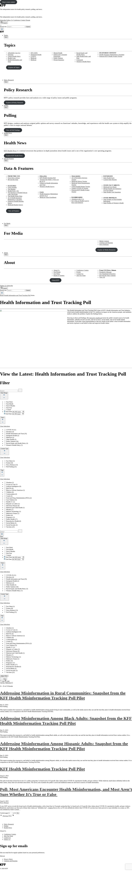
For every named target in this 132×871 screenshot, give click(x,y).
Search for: (3, 26)
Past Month (9, 404)
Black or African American (15, 490)
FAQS (42, 192)
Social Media (11, 523)
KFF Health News (10, 151)
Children (10, 492)
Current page (4, 813)
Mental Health (58, 53)
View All (102, 277)
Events (78, 272)
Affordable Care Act (14, 53)
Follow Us (9, 20)
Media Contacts (104, 241)
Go (18, 813)
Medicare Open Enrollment (48, 197)
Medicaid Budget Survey (15, 205)
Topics (6, 35)
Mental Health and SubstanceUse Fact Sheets (112, 189)
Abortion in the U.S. (78, 199)
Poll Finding (11, 467)
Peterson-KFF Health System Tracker (110, 56)
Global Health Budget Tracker (81, 186)
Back (6, 37)
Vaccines (10, 527)
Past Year (9, 408)
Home (2, 295)
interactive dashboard (95, 318)
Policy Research (9, 80)
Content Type (4, 448)
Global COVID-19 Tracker (80, 188)
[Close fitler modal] (2, 534)
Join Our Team (81, 275)
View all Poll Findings (13, 130)
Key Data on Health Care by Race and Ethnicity (80, 201)
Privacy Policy (8, 859)
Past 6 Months (10, 406)
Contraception (11, 494)
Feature (9, 463)
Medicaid (33, 58)
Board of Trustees (59, 275)
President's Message (105, 272)
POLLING (43, 176)
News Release (12, 465)
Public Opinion (58, 58)
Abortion (10, 482)
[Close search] (2, 29)
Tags (2, 470)
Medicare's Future (12, 513)
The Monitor (11, 189)
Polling (6, 105)
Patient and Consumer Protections (60, 55)
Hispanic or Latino (13, 504)
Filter (4, 679)
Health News (8, 133)
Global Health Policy (14, 56)
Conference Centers (19, 20)
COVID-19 (11, 430)
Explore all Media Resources (106, 250)
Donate (28, 20)
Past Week (9, 402)
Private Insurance (59, 60)
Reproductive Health (13, 521)
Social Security (11, 525)
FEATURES (12, 186)
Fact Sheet (10, 461)
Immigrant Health (36, 54)
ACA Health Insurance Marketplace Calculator (15, 198)
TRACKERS (76, 176)
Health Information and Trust (16, 433)
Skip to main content (8, 2)
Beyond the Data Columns (107, 275)
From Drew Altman (14, 178)
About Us (57, 270)
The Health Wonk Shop (15, 196)
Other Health (11, 439)
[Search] (20, 390)
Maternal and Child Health (15, 507)
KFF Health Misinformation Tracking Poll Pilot (42, 769)
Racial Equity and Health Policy (81, 53)
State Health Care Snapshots (112, 192)
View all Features (13, 211)
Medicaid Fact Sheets (109, 187)
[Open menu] (1, 25)
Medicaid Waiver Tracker (79, 181)
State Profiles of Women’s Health (113, 203)
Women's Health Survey (47, 186)
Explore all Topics (13, 67)
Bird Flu (9, 488)
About (6, 253)
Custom (8, 409)
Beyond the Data (13, 179)
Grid (7, 681)
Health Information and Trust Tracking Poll (17, 295)
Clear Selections (5, 426)
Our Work (57, 274)
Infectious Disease (12, 505)
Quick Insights (12, 187)
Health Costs (12, 58)
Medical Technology (13, 511)
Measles (9, 509)
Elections (10, 54)
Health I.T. (10, 502)
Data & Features (9, 158)
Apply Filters (4, 676)
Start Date (8, 411)
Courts (9, 496)
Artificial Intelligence (13, 486)
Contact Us (79, 274)
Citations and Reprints (106, 243)
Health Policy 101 (13, 191)
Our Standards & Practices (107, 274)
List (3, 681)
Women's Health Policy (83, 61)
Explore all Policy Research (14, 102)
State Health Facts (108, 178)
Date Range (4, 393)
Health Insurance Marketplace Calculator (111, 54)
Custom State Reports (110, 179)
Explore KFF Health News (14, 155)
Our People (57, 272)
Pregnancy (10, 517)
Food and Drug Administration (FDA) (19, 498)
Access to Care (11, 484)
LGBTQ (33, 56)
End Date (8, 414)
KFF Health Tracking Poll (48, 178)
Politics (9, 515)
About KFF (55, 280)
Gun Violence (11, 500)
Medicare (33, 60)
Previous (5, 816)
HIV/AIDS (34, 53)
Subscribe (3, 20)
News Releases (104, 244)
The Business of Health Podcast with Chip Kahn (17, 193)
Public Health (11, 519)
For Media (7, 223)
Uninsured (79, 60)
